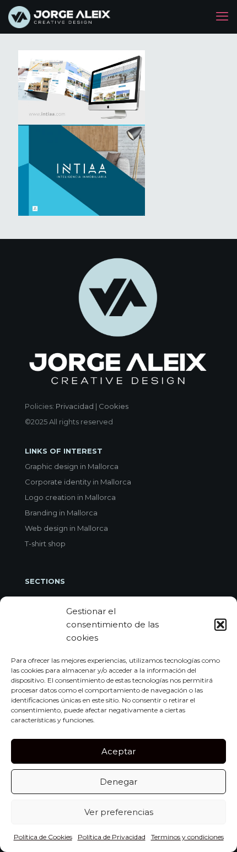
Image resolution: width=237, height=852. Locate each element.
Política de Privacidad (112, 837)
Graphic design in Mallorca (71, 466)
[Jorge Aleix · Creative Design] (60, 16)
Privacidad (75, 406)
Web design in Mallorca (66, 528)
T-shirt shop (45, 543)
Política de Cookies (43, 837)
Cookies (113, 406)
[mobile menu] (222, 16)
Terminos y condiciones (187, 837)
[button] (220, 624)
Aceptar (118, 751)
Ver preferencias (118, 812)
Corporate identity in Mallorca (78, 481)
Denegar (118, 781)
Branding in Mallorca (61, 512)
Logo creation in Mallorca (70, 497)
